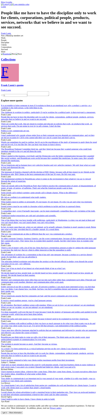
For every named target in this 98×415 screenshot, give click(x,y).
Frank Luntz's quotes (12, 85)
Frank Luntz (6, 33)
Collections (8, 59)
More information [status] (15, 413)
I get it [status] (4, 413)
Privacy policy (55, 408)
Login (3, 7)
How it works (6, 2)
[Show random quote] (5, 54)
